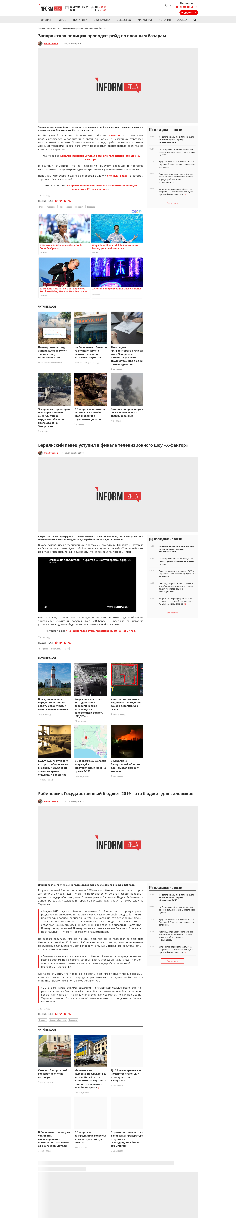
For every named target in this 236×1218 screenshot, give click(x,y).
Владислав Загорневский (57, 1172)
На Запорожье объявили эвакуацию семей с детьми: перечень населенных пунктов (90, 352)
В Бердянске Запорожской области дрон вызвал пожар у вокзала (125, 766)
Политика (80, 19)
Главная (45, 19)
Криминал (145, 19)
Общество (124, 19)
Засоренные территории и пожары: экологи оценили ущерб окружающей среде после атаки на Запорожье (54, 417)
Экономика (102, 19)
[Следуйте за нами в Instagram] (180, 7)
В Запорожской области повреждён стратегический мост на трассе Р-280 (90, 766)
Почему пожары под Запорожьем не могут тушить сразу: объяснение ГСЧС (52, 352)
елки (41, 206)
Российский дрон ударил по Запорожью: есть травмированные (127, 412)
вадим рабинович (58, 1019)
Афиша (182, 19)
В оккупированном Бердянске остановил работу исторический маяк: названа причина (53, 704)
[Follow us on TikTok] (192, 7)
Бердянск (43, 648)
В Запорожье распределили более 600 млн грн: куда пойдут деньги (90, 1137)
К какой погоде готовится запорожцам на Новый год (100, 630)
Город (62, 19)
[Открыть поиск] (195, 20)
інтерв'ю (73, 1019)
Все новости (173, 203)
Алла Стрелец (51, 43)
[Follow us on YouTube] (188, 7)
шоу (66, 648)
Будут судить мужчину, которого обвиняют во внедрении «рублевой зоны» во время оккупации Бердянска (53, 767)
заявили (114, 135)
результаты (56, 648)
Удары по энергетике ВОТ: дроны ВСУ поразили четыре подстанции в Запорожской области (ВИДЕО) (89, 707)
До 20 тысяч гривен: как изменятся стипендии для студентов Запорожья (126, 1075)
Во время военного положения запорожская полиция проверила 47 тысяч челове (102, 187)
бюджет (42, 1019)
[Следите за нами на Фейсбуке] (177, 7)
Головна (41, 28)
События (51, 28)
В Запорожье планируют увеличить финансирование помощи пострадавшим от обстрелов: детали (54, 1138)
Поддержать (188, 12)
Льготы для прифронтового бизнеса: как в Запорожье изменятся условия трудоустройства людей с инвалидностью (127, 356)
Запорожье (52, 206)
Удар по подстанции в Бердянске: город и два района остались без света (126, 704)
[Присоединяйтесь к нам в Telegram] (184, 7)
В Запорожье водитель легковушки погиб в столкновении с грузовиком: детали (89, 414)
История (165, 19)
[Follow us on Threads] (196, 7)
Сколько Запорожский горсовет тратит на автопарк (52, 1074)
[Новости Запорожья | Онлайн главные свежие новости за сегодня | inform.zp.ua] (50, 8)
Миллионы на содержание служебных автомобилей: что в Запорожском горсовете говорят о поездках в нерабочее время (90, 1079)
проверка (91, 206)
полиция (79, 206)
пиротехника (66, 206)
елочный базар (116, 175)
